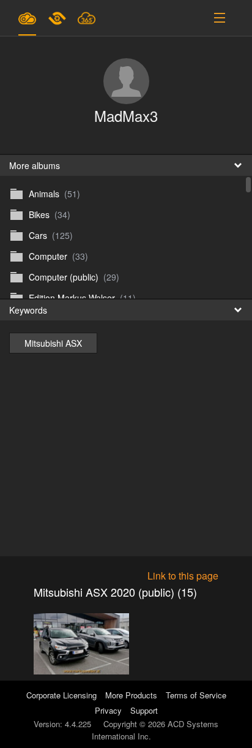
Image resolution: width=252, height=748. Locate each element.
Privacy (108, 710)
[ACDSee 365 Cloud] (86, 17)
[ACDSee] (58, 17)
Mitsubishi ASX (53, 343)
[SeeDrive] (27, 18)
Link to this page (182, 576)
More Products (131, 695)
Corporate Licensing (62, 695)
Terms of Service (196, 695)
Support (144, 710)
